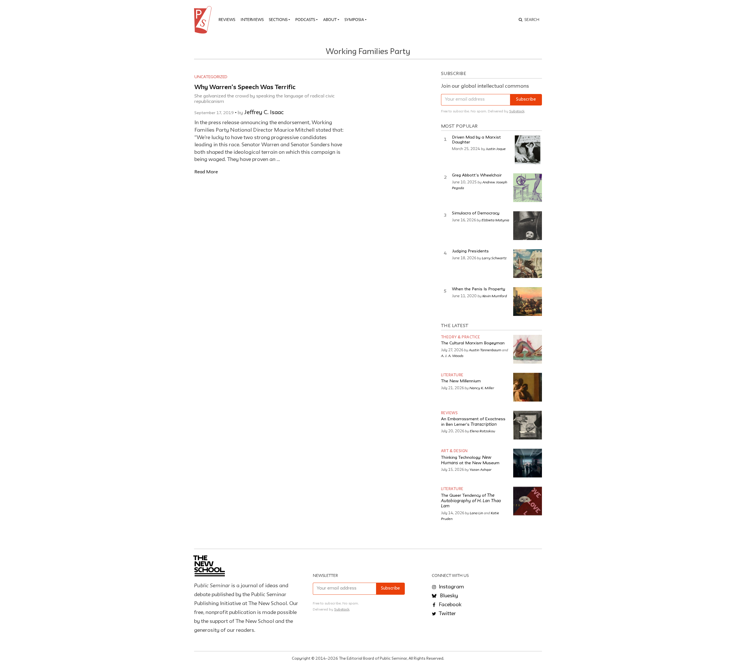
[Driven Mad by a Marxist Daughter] (527, 149)
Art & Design (454, 451)
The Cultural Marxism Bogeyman (473, 343)
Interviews (252, 19)
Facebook (449, 604)
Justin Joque (496, 149)
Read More (206, 172)
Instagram (451, 587)
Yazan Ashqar (480, 469)
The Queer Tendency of (471, 501)
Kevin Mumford (494, 296)
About (330, 19)
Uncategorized (210, 77)
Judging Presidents (470, 251)
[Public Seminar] (204, 20)
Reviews (226, 19)
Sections (278, 19)
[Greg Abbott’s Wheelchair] (527, 187)
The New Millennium (461, 381)
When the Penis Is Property (478, 289)
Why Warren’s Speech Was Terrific (245, 87)
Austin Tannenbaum (485, 350)
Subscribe (526, 99)
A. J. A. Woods (452, 356)
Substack (516, 111)
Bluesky (448, 596)
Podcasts (305, 19)
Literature (452, 375)
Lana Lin (476, 513)
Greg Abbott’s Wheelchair (477, 175)
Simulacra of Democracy (475, 213)
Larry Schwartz (494, 258)
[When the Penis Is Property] (527, 301)
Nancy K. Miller (481, 388)
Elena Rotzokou (482, 431)
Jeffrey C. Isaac (264, 112)
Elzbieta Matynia (495, 220)
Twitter (447, 613)
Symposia (354, 19)
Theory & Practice (460, 337)
